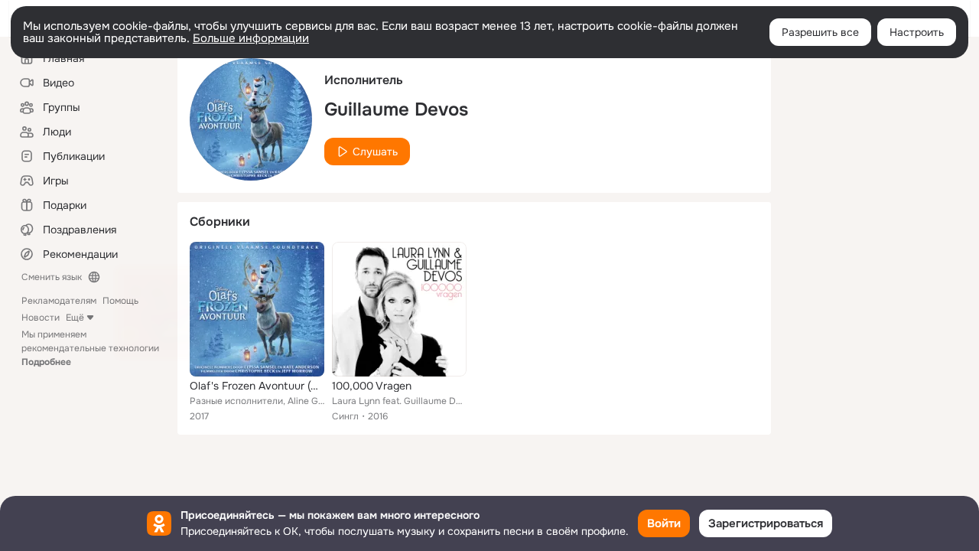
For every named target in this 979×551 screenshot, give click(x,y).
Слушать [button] (375, 151)
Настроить (917, 32)
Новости (40, 317)
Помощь (120, 301)
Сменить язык (51, 277)
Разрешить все (820, 32)
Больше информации (251, 38)
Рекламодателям (58, 301)
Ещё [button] (75, 317)
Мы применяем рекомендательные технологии (90, 348)
